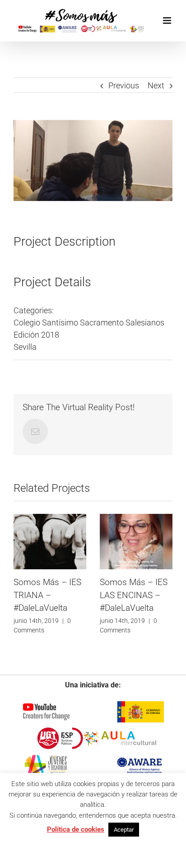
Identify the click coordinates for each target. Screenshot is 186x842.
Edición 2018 (36, 334)
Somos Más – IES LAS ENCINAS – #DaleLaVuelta (133, 595)
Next (156, 85)
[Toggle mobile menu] (167, 20)
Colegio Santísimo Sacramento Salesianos (89, 322)
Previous (123, 85)
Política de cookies (75, 829)
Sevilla (25, 347)
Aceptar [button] (124, 829)
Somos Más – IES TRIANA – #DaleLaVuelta (47, 595)
